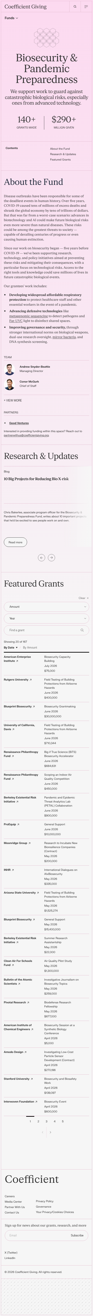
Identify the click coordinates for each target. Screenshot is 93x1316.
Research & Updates (63, 154)
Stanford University (17, 1079)
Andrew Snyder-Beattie (35, 367)
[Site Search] (75, 6)
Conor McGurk (29, 381)
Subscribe (77, 1235)
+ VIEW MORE (13, 400)
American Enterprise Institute (17, 659)
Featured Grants (60, 159)
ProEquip (10, 824)
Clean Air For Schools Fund (18, 963)
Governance (43, 1206)
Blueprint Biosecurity (18, 706)
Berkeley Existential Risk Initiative (20, 799)
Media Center (13, 1202)
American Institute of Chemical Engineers (18, 1027)
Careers (10, 1196)
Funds (9, 18)
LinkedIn (10, 1258)
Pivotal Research (15, 1002)
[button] (46, 598)
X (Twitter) (11, 1252)
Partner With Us (15, 1207)
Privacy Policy (44, 1201)
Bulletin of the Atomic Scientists (18, 982)
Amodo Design (13, 1052)
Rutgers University (16, 679)
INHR (7, 870)
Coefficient (32, 1179)
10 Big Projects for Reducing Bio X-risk (36, 479)
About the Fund (60, 149)
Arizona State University (20, 892)
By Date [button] (9, 647)
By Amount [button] (30, 647)
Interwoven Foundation (19, 1101)
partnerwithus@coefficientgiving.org (26, 435)
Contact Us (12, 1212)
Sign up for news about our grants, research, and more (45, 1226)
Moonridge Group (15, 843)
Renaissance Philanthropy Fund (21, 754)
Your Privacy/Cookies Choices (55, 1212)
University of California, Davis (19, 727)
